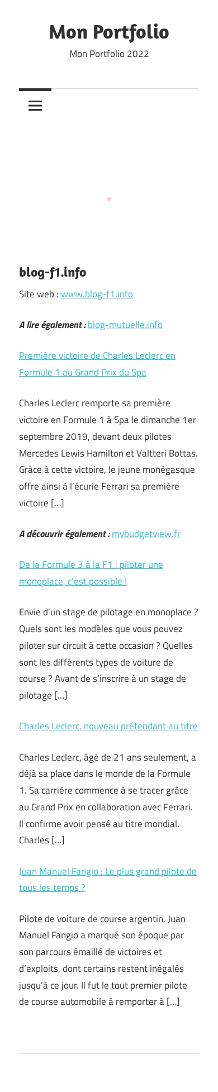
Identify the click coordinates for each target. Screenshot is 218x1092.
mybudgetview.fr (146, 533)
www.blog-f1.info (97, 294)
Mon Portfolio (109, 31)
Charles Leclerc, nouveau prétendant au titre (108, 726)
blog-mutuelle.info (125, 324)
